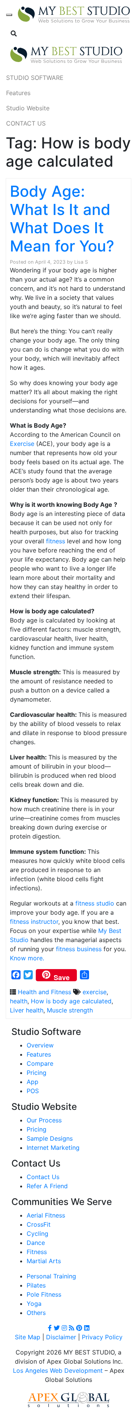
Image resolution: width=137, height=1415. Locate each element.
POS (33, 1091)
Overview (40, 1045)
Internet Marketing (53, 1147)
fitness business (79, 949)
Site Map (27, 1337)
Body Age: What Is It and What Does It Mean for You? (62, 218)
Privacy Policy (102, 1337)
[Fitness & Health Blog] (74, 15)
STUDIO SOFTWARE (35, 77)
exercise (95, 992)
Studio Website (27, 108)
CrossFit (39, 1224)
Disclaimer (61, 1337)
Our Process (44, 1120)
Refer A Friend (47, 1186)
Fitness (37, 1252)
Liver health (26, 1010)
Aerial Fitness (46, 1215)
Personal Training (51, 1276)
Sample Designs (50, 1138)
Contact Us (43, 1177)
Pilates (36, 1285)
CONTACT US (26, 123)
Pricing (36, 1072)
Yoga (34, 1303)
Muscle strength (70, 1010)
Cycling (37, 1233)
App (32, 1082)
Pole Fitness (44, 1294)
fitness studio (94, 903)
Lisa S (81, 262)
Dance (36, 1242)
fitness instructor (34, 921)
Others (36, 1312)
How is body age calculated (71, 1001)
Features (18, 93)
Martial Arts (44, 1261)
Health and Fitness (44, 992)
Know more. (27, 958)
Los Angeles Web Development (58, 1370)
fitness (55, 541)
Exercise (22, 443)
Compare (40, 1063)
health (18, 1001)
